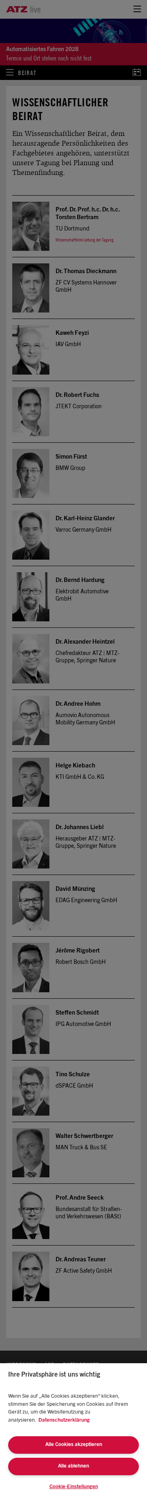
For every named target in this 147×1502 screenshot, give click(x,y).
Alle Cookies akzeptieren (73, 1444)
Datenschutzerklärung (64, 1420)
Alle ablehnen (73, 1466)
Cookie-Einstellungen (73, 1486)
